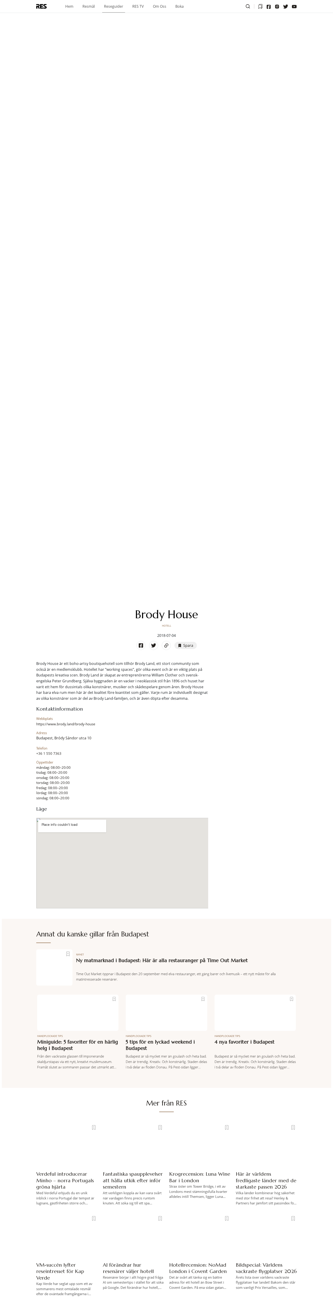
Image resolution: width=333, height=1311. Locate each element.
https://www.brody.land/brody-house (65, 724)
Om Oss (159, 6)
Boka (179, 6)
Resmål (88, 6)
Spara (188, 645)
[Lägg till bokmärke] (68, 954)
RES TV (138, 6)
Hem (69, 6)
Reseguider (113, 6)
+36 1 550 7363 (48, 753)
